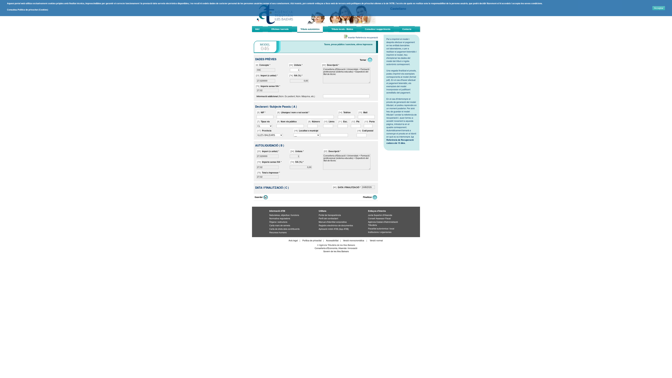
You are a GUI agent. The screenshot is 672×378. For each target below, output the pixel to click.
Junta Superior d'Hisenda (380, 215)
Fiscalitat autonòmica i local (381, 228)
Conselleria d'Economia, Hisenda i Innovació (336, 248)
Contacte (406, 29)
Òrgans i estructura (278, 221)
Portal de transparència (330, 215)
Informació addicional (267, 96)
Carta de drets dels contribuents (284, 228)
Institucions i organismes (379, 231)
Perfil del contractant (328, 218)
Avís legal (293, 240)
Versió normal (376, 240)
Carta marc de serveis (279, 225)
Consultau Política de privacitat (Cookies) (27, 9)
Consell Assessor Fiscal (379, 218)
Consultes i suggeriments (377, 29)
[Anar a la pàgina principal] (317, 25)
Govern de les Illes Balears (336, 251)
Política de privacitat (311, 240)
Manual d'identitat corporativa (333, 221)
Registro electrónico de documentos (336, 225)
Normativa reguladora (279, 218)
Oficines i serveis (280, 29)
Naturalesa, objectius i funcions (284, 215)
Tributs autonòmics (310, 29)
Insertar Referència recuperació (362, 37)
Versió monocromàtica (353, 240)
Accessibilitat (332, 240)
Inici (257, 29)
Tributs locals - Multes (342, 29)
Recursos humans (278, 232)
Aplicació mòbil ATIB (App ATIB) (334, 228)
